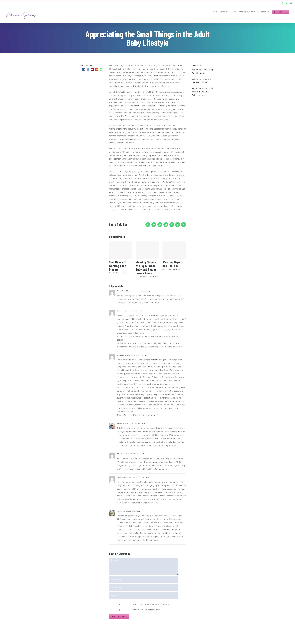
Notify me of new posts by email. (146, 609)
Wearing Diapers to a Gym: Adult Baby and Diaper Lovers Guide (146, 267)
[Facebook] (83, 69)
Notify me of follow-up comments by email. (151, 604)
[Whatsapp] (101, 69)
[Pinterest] (92, 69)
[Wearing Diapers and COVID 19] (174, 250)
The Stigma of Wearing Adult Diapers (117, 265)
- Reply (148, 291)
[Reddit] (96, 69)
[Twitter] (88, 69)
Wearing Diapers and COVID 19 (172, 264)
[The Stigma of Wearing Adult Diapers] (120, 250)
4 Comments (153, 276)
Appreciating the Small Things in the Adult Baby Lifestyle (202, 91)
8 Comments (124, 272)
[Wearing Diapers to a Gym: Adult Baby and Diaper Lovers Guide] (147, 250)
